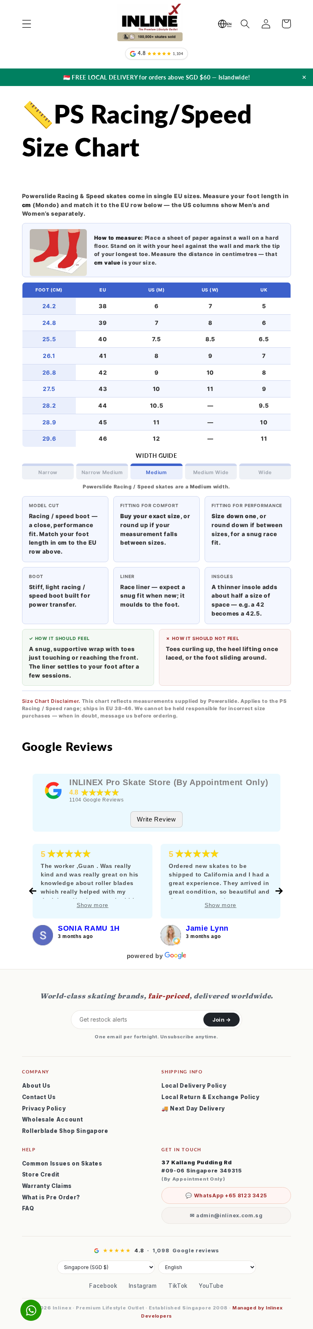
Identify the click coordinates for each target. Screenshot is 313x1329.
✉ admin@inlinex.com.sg (226, 1215)
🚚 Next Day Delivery (193, 1108)
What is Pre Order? (51, 1197)
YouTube (211, 1286)
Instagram (143, 1286)
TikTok (177, 1286)
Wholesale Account (52, 1119)
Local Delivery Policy (194, 1085)
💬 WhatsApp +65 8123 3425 (226, 1195)
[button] (26, 23)
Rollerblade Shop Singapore (65, 1131)
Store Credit (41, 1174)
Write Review (156, 819)
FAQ (28, 1208)
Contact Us (39, 1097)
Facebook (103, 1286)
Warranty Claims (47, 1186)
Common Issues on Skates (62, 1163)
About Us (36, 1085)
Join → (221, 1019)
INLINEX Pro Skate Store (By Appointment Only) (168, 782)
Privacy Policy (44, 1108)
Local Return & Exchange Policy (210, 1097)
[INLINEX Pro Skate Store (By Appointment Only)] (53, 790)
